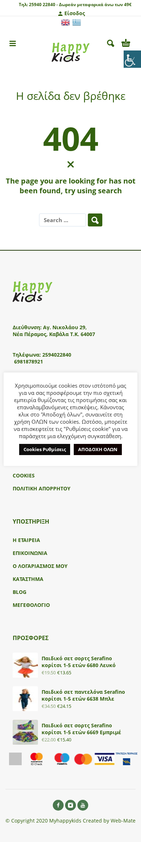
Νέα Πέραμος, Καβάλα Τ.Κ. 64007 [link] (55, 334)
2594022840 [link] (56, 354)
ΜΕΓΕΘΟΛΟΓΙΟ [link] (31, 604)
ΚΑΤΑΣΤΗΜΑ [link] (28, 579)
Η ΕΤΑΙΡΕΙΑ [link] (26, 540)
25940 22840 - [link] (43, 4)
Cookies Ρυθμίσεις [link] (45, 449)
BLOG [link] (19, 591)
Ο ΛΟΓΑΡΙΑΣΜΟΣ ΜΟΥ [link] (40, 566)
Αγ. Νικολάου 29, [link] (65, 327)
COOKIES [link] (24, 475)
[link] (132, 59)
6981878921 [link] (28, 361)
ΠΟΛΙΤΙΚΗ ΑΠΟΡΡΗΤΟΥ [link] (41, 488)
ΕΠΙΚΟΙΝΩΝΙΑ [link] (30, 553)
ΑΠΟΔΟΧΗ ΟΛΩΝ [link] (98, 449)
